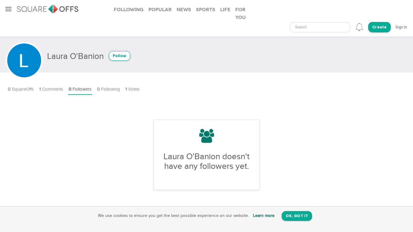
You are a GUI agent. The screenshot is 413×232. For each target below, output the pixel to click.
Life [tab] (225, 10)
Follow (119, 56)
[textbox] (320, 27)
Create (379, 27)
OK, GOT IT (297, 216)
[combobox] (320, 27)
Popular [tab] (160, 10)
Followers (80, 89)
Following (108, 89)
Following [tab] (129, 10)
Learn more (264, 215)
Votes (132, 89)
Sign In (401, 27)
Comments (51, 89)
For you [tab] (240, 14)
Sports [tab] (205, 10)
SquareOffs (21, 89)
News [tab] (184, 10)
